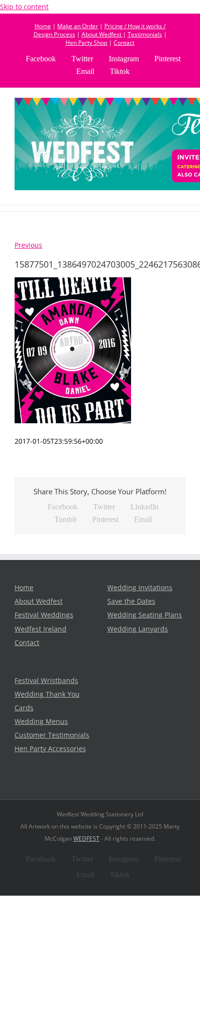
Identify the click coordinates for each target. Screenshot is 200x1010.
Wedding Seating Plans (144, 615)
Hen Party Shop (86, 42)
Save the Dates (131, 601)
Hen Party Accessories (50, 748)
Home (42, 26)
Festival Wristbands (46, 680)
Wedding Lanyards (137, 629)
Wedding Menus (41, 721)
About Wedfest (102, 34)
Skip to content (24, 6)
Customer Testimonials (52, 735)
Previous (28, 245)
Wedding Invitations (139, 587)
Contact (124, 42)
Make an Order (77, 26)
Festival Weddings (44, 615)
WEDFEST (86, 838)
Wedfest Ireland (41, 629)
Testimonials (145, 34)
